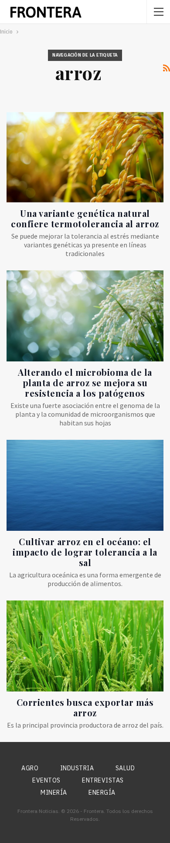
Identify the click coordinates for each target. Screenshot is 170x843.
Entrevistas (103, 780)
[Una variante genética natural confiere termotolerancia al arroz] (85, 157)
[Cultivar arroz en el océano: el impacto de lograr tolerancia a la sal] (85, 485)
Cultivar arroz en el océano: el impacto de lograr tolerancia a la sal (85, 552)
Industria (77, 768)
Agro (29, 768)
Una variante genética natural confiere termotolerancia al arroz (85, 218)
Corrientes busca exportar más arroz (85, 707)
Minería (54, 792)
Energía (102, 792)
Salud (125, 768)
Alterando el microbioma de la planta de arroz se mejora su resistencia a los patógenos (85, 382)
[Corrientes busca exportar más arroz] (85, 645)
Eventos (46, 780)
